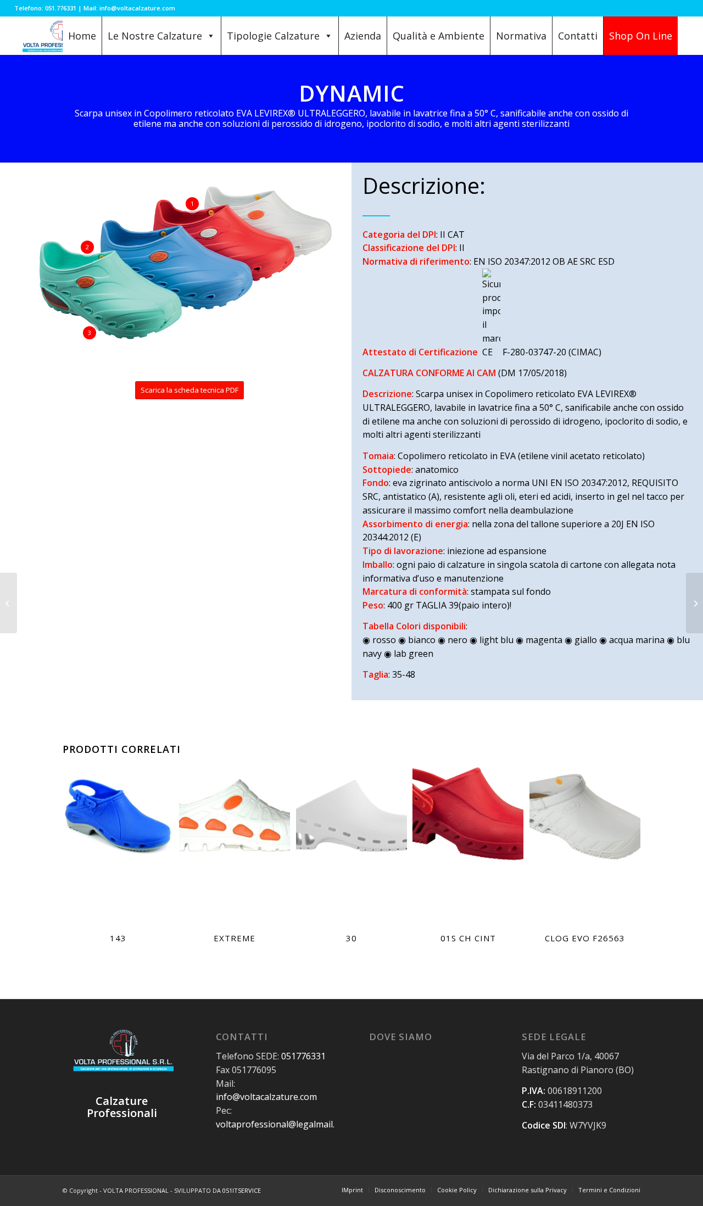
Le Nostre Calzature (155, 35)
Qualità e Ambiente (438, 35)
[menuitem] (352, 1190)
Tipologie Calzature (273, 35)
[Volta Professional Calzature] (59, 35)
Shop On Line (640, 35)
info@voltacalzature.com (266, 1097)
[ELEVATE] (8, 603)
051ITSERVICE (241, 1190)
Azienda (362, 35)
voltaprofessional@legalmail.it (278, 1124)
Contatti (578, 35)
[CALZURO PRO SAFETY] (694, 603)
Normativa (521, 35)
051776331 (303, 1056)
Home (82, 35)
